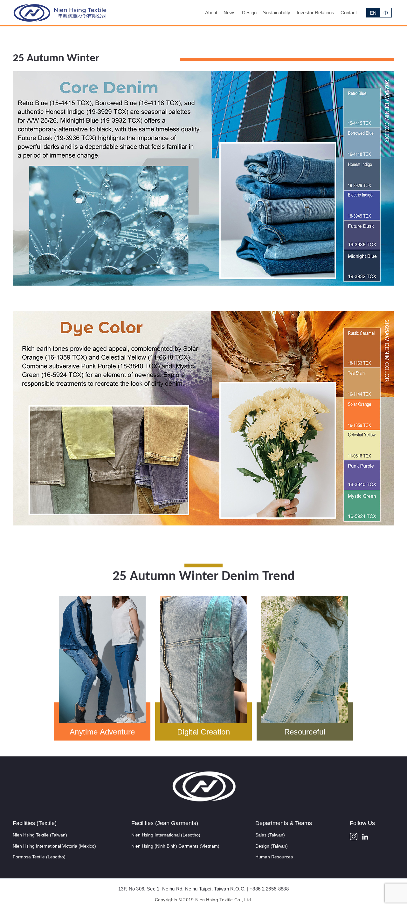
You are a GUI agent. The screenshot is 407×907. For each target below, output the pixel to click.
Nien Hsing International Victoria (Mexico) (54, 846)
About (211, 12)
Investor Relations (315, 12)
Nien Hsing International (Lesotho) (165, 834)
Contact (349, 12)
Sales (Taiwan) (270, 834)
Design (249, 12)
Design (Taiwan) (271, 846)
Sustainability (276, 12)
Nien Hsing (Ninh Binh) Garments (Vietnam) (175, 846)
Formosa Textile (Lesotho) (39, 856)
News (230, 12)
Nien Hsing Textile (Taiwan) (40, 834)
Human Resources (274, 856)
